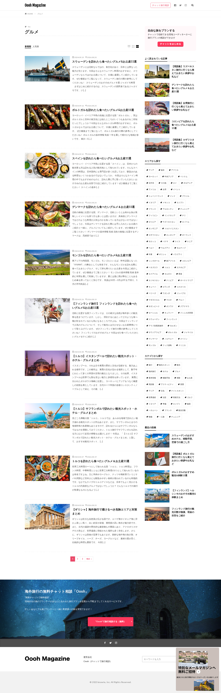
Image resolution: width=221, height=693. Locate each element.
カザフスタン (154, 235)
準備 (164, 404)
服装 (189, 404)
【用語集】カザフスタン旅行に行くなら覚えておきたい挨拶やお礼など (183, 144)
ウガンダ (166, 293)
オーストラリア (186, 280)
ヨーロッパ (153, 176)
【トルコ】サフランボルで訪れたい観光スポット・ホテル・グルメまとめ (104, 410)
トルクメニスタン (171, 228)
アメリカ (152, 189)
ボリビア (152, 222)
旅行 (150, 365)
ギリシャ (162, 254)
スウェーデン (154, 319)
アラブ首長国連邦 (156, 326)
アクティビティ (167, 384)
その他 (163, 183)
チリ (184, 215)
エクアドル (153, 274)
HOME (30, 14)
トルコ (167, 267)
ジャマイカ (188, 332)
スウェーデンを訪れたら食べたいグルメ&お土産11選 (104, 61)
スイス (177, 241)
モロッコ (152, 241)
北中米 (151, 183)
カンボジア (170, 235)
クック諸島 (167, 345)
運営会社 (87, 657)
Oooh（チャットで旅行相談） (97, 661)
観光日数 (182, 410)
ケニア (189, 241)
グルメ (40, 14)
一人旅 (161, 417)
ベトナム (183, 176)
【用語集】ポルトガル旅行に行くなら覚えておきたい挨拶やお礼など (183, 458)
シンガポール (154, 261)
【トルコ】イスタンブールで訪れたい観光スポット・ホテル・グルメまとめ (104, 358)
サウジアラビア (155, 332)
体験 (178, 378)
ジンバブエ (181, 293)
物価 (150, 417)
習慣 (182, 384)
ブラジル (185, 196)
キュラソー (168, 313)
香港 (180, 274)
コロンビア (186, 261)
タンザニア (153, 228)
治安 (164, 397)
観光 (178, 365)
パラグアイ (177, 254)
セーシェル (153, 313)
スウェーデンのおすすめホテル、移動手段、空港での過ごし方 (183, 438)
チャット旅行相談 (160, 5)
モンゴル (152, 345)
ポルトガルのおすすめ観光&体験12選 (183, 474)
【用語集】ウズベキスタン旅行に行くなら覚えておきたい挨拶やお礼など (183, 71)
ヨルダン (173, 326)
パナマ (165, 241)
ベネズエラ (153, 267)
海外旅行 (152, 371)
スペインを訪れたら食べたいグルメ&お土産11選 (101, 158)
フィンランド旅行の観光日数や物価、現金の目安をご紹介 (183, 512)
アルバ (181, 300)
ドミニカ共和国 (186, 313)
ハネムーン (153, 410)
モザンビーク (154, 306)
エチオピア (181, 267)
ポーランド (186, 235)
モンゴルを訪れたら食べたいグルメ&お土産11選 (101, 255)
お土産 (189, 378)
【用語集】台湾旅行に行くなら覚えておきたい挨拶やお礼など (183, 106)
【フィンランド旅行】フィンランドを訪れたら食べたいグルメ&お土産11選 (104, 305)
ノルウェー (168, 339)
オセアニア (187, 183)
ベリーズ (152, 293)
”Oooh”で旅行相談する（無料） (110, 621)
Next (88, 559)
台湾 (164, 189)
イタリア (152, 202)
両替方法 (176, 397)
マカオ (169, 300)
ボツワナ (169, 306)
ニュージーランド (156, 196)
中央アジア (168, 176)
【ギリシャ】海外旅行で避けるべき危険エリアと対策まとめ (104, 511)
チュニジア (184, 209)
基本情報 (152, 378)
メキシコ (166, 202)
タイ (175, 183)
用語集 (151, 384)
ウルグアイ (165, 248)
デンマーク (153, 339)
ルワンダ (166, 287)
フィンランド (171, 319)
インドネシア (169, 215)
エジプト (180, 202)
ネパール (185, 222)
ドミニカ (182, 345)
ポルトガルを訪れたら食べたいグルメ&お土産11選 (103, 109)
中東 (150, 254)
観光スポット (164, 365)
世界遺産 (152, 397)
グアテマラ (184, 306)
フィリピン (153, 215)
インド (172, 196)
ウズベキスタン (169, 222)
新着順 (28, 46)
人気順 (36, 46)
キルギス (168, 274)
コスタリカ (181, 287)
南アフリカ (170, 261)
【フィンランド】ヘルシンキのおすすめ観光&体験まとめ (184, 493)
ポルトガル (172, 332)
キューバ (152, 287)
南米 (162, 170)
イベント (176, 189)
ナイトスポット (177, 391)
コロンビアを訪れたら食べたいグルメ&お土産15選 (184, 124)
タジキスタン (154, 280)
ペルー (151, 248)
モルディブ (181, 248)
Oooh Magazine (35, 5)
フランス (152, 209)
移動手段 (166, 378)
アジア (151, 170)
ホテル (165, 371)
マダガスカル (154, 300)
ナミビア (169, 280)
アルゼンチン (168, 209)
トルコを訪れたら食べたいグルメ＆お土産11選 (100, 461)
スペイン (183, 339)
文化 (162, 391)
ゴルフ (189, 397)
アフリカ (174, 170)
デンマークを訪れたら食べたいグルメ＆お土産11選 (103, 206)
